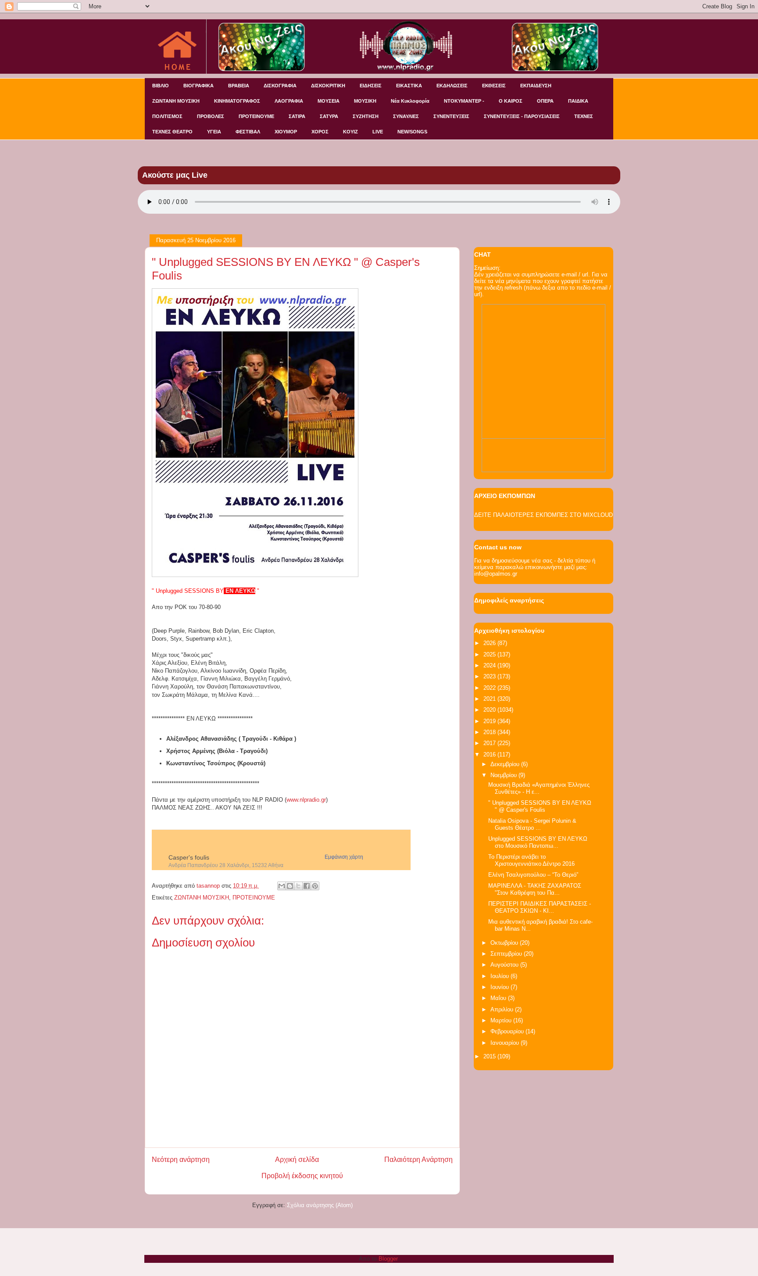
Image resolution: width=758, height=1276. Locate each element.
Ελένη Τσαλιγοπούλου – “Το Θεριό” (533, 874)
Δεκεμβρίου (505, 764)
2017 (490, 743)
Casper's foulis (188, 857)
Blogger (388, 1258)
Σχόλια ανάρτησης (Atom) (320, 1205)
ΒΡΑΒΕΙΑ (238, 85)
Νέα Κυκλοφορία (410, 101)
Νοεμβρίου (504, 775)
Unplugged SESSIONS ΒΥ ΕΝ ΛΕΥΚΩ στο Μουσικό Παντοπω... (537, 842)
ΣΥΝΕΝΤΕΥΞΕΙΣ (451, 116)
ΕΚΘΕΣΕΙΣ (494, 85)
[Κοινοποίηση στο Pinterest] (315, 886)
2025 (490, 654)
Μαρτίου (501, 1020)
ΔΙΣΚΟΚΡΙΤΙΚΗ (328, 85)
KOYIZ (350, 131)
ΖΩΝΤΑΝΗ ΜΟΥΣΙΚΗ (176, 101)
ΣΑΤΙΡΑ (297, 116)
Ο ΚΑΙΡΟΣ (510, 101)
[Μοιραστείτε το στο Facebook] (306, 886)
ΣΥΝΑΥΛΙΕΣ (406, 116)
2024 (490, 665)
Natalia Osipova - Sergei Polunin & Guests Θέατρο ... (532, 824)
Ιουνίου (500, 987)
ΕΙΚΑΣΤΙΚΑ (409, 85)
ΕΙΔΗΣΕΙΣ (371, 85)
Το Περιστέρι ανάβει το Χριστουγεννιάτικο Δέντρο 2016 (531, 860)
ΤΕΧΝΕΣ (583, 116)
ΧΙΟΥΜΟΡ (286, 131)
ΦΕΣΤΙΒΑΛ (248, 131)
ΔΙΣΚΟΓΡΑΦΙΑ (280, 85)
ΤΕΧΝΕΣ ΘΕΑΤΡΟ (172, 131)
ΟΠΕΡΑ (545, 101)
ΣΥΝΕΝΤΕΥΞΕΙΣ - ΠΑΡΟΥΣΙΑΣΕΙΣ (522, 116)
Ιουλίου (500, 976)
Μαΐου (499, 998)
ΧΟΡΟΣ (320, 131)
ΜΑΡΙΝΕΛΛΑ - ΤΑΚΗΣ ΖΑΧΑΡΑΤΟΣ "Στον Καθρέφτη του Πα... (534, 889)
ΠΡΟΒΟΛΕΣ (210, 116)
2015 (490, 1056)
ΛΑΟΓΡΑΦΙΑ (289, 101)
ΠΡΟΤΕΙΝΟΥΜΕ (256, 116)
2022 (490, 688)
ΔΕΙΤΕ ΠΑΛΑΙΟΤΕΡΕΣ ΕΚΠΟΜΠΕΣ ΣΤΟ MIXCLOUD (543, 515)
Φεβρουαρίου (508, 1031)
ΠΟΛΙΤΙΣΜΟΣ (167, 116)
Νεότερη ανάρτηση (181, 1159)
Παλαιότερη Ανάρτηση (418, 1159)
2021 (490, 698)
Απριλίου (502, 1009)
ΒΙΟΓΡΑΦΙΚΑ (198, 85)
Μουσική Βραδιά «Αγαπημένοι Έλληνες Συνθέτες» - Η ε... (539, 788)
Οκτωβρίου (505, 942)
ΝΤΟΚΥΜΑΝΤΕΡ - (464, 101)
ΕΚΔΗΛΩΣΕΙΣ (452, 85)
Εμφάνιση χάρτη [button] (344, 857)
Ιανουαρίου (505, 1042)
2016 (490, 754)
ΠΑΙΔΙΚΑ (578, 101)
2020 (490, 709)
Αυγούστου (505, 964)
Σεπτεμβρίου (507, 953)
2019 (490, 721)
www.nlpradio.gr (306, 799)
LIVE (377, 131)
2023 (490, 676)
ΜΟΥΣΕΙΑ (329, 101)
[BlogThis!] (290, 886)
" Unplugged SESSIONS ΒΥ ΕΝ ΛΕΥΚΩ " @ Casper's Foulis (539, 806)
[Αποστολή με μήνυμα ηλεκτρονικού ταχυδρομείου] (281, 886)
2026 (490, 643)
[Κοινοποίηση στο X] (298, 886)
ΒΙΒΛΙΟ (160, 85)
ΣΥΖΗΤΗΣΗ (366, 116)
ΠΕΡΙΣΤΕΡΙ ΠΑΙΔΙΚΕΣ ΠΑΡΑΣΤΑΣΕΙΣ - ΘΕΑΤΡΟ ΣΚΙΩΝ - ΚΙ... (539, 907)
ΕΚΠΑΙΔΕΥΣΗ (535, 85)
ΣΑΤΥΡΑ (329, 116)
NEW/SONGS (412, 131)
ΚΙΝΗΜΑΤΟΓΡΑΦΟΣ (237, 101)
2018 (490, 732)
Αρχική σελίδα (297, 1159)
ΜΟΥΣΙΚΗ (365, 101)
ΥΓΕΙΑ (214, 131)
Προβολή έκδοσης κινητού (302, 1175)
